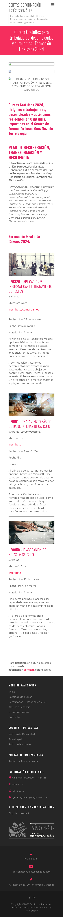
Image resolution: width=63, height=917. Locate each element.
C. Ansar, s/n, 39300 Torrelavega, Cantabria (31, 884)
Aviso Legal (15, 739)
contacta (29, 669)
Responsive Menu (52, 4)
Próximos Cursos (19, 712)
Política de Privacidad (22, 734)
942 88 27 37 (18, 784)
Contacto (14, 717)
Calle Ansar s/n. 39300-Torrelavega (29, 777)
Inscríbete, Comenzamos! (24, 309)
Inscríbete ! (15, 444)
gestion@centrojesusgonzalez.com (30, 797)
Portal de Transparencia (23, 761)
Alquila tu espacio (19, 707)
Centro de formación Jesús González (25, 7)
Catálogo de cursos (20, 696)
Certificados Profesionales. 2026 (28, 702)
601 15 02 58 (18, 791)
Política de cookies (20, 744)
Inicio (12, 691)
